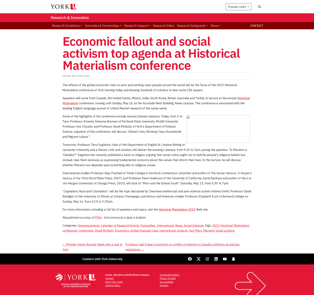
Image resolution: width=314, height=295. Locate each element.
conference (86, 230)
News (179, 225)
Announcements (89, 225)
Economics (122, 230)
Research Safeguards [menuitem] (191, 25)
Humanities (147, 225)
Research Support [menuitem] (136, 25)
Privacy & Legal (168, 278)
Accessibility (166, 282)
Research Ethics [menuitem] (163, 25)
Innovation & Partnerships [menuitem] (102, 25)
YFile (98, 217)
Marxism (208, 230)
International (165, 225)
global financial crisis (144, 230)
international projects (173, 230)
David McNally (104, 230)
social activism (225, 230)
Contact (256, 25)
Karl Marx (195, 230)
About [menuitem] (214, 25)
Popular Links (237, 7)
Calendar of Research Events (120, 225)
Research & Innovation (70, 17)
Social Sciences (194, 225)
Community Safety (169, 274)
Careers (164, 285)
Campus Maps (112, 285)
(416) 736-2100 (114, 282)
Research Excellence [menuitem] (66, 25)
